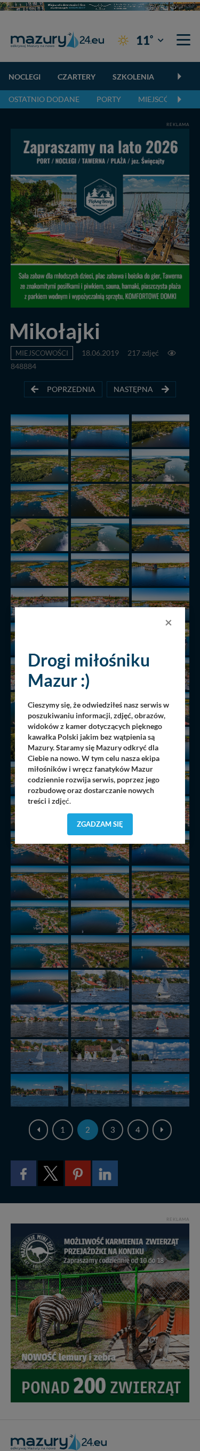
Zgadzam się (100, 824)
